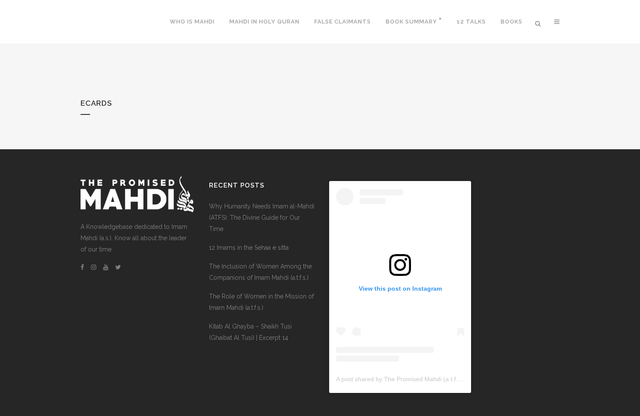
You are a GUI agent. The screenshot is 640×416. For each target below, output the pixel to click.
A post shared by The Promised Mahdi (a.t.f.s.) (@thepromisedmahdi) (432, 379)
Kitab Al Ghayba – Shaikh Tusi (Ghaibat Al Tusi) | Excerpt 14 (250, 332)
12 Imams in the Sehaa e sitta (249, 247)
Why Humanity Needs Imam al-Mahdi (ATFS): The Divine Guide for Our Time (261, 217)
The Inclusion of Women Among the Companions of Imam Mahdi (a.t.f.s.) (260, 272)
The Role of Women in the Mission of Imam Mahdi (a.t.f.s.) (261, 302)
